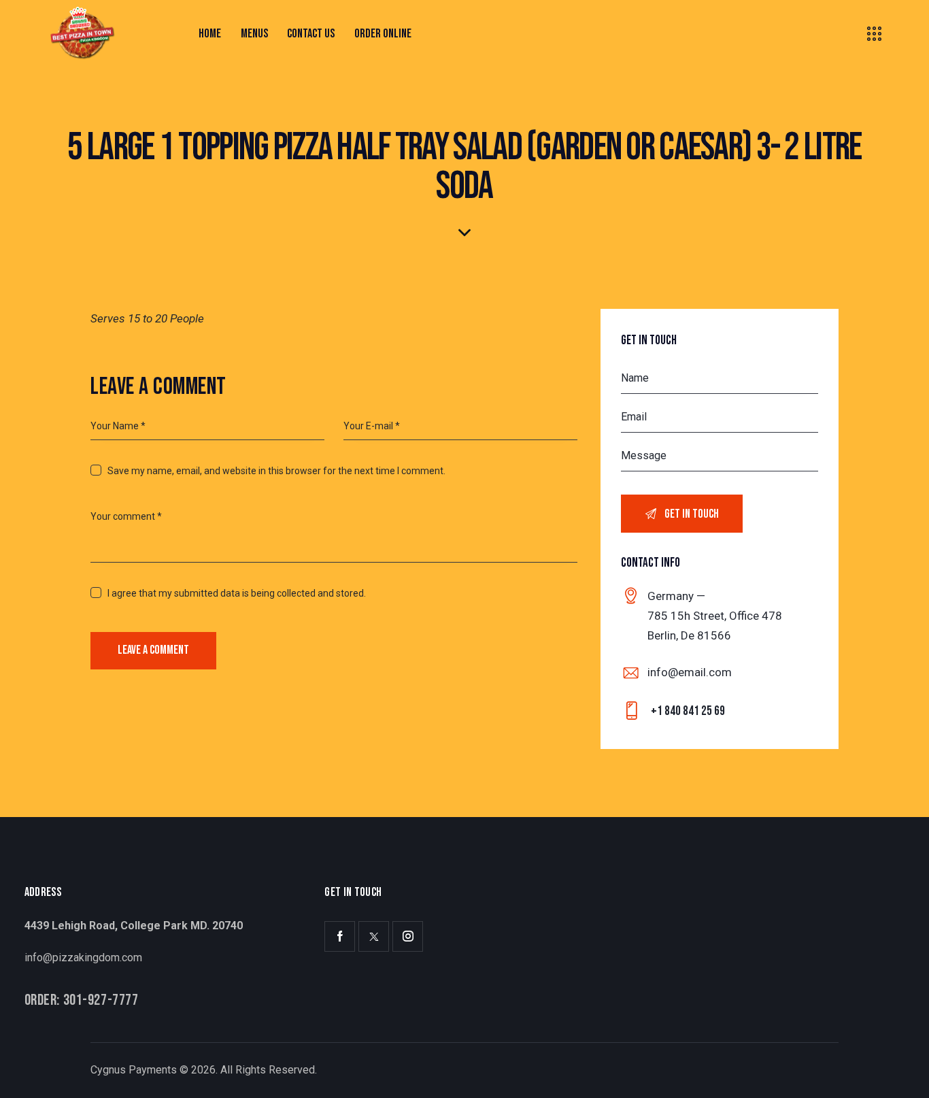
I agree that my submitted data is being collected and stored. (236, 593)
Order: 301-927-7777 (81, 1001)
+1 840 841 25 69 (688, 711)
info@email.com (689, 672)
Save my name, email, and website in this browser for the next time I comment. (276, 470)
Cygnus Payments (133, 1069)
